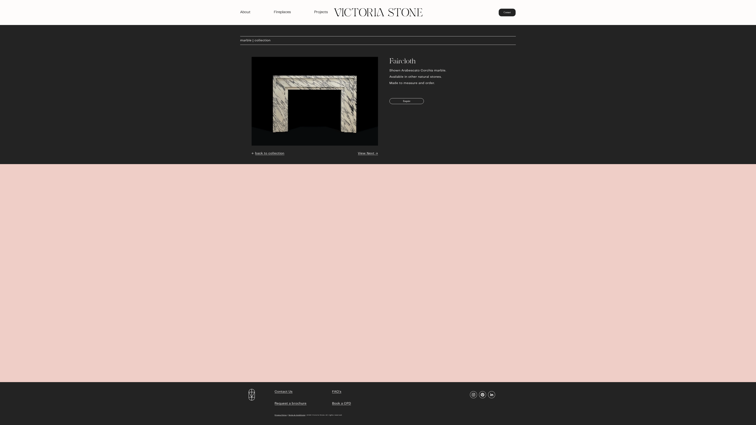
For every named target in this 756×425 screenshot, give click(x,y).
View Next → (368, 153)
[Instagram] (473, 394)
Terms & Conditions (296, 415)
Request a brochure (291, 403)
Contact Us (284, 391)
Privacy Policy (281, 415)
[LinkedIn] (491, 394)
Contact (507, 12)
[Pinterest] (482, 394)
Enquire (406, 101)
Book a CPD (341, 403)
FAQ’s (336, 391)
